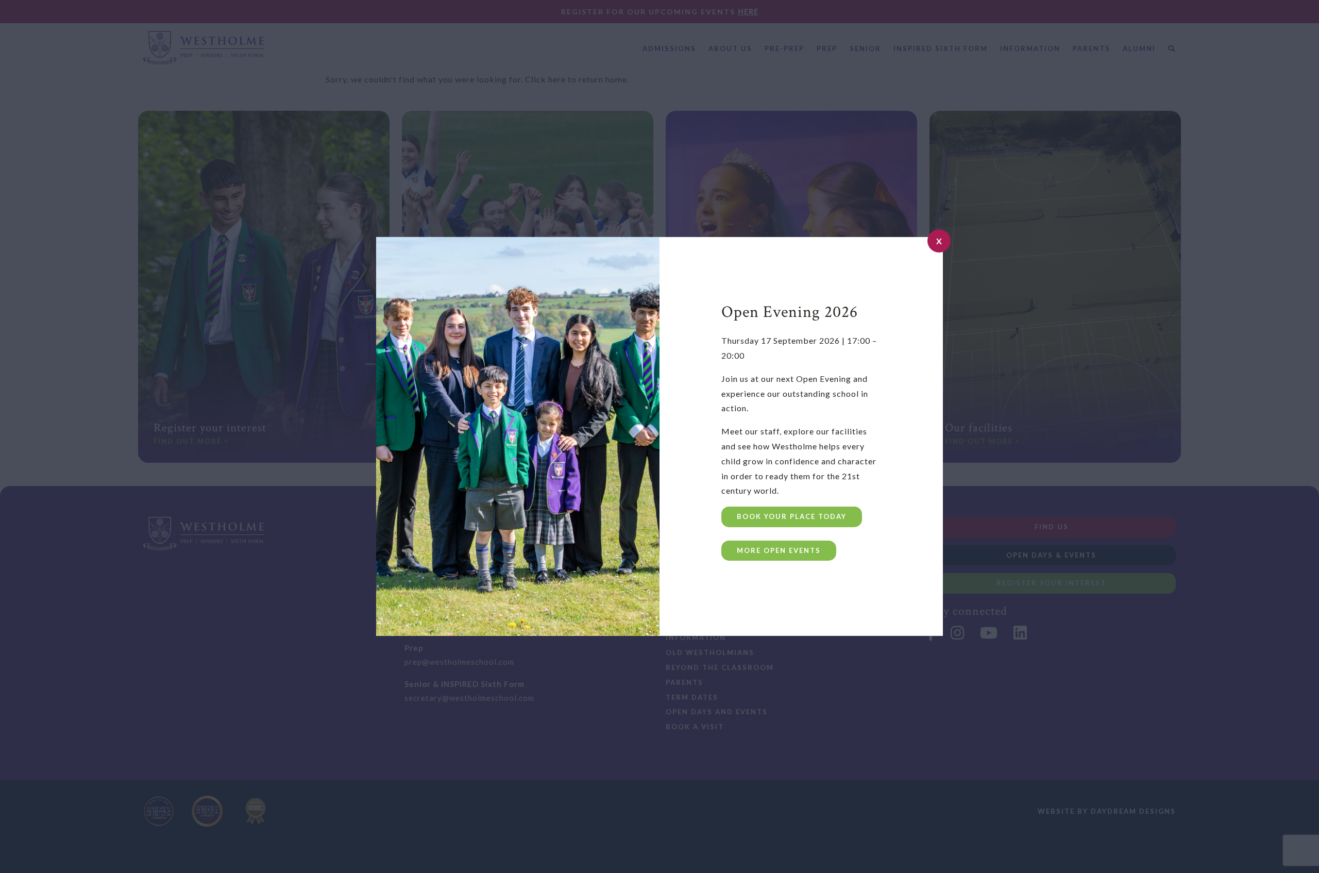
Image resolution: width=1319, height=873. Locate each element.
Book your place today (792, 516)
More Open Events (779, 550)
